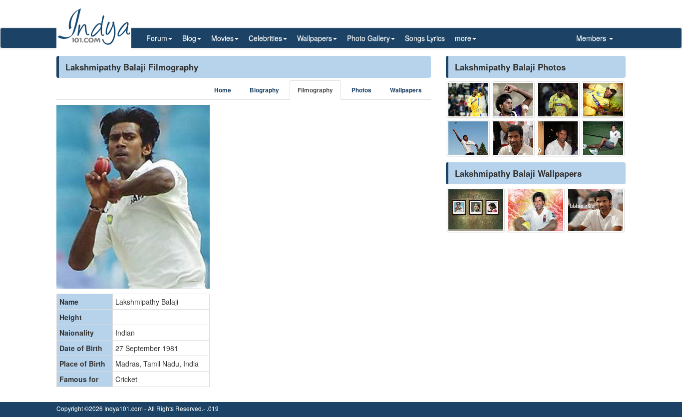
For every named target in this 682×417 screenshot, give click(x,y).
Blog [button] (189, 38)
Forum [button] (156, 38)
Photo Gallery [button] (368, 38)
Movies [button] (222, 38)
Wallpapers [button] (314, 38)
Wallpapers (406, 90)
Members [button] (592, 38)
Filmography (315, 90)
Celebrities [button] (265, 38)
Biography (264, 90)
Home (222, 90)
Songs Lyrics (425, 38)
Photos (361, 90)
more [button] (463, 38)
